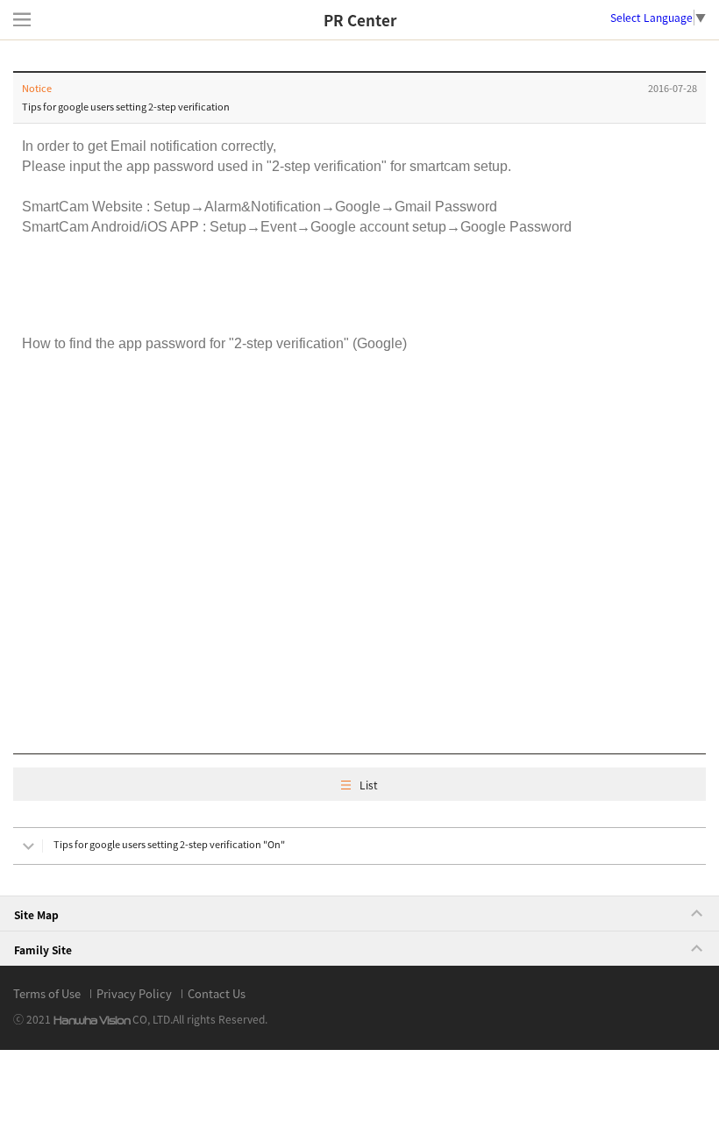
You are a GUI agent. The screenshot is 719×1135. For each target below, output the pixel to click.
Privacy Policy (134, 993)
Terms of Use (47, 993)
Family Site (43, 950)
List (369, 785)
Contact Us (217, 993)
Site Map (36, 915)
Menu (22, 19)
